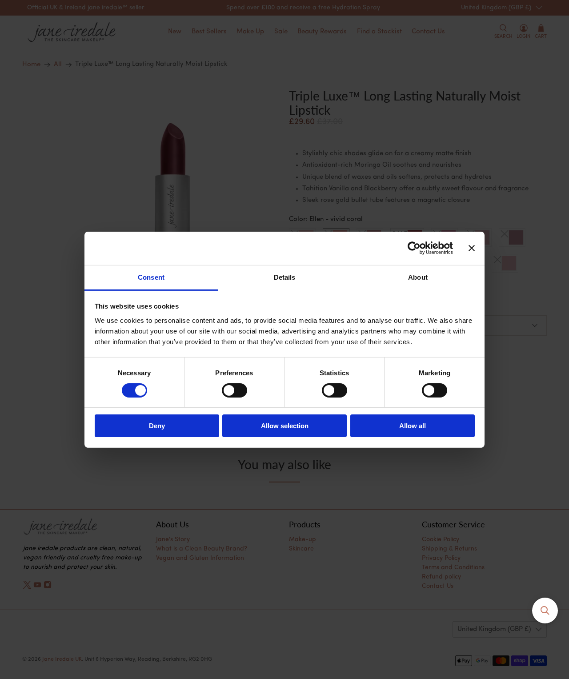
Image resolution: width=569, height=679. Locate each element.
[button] (545, 610)
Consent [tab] (151, 277)
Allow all (412, 426)
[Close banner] (472, 248)
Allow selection (285, 426)
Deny (157, 426)
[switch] (234, 390)
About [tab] (418, 277)
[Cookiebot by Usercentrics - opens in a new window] (414, 248)
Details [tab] (285, 277)
